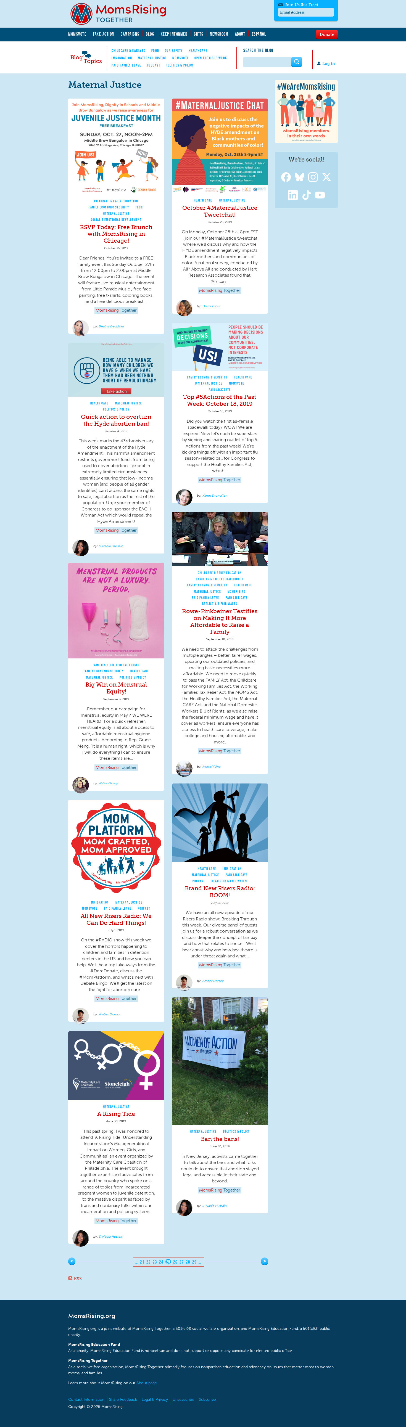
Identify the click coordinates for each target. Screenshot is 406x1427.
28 (188, 1261)
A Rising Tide (116, 1113)
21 (142, 1261)
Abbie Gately (108, 783)
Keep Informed (174, 33)
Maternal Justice (152, 58)
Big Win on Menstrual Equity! (116, 688)
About (240, 33)
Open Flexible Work (210, 58)
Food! (140, 207)
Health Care (203, 200)
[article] (116, 216)
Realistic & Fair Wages (220, 604)
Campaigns (130, 33)
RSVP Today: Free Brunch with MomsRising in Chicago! (116, 234)
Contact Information (86, 1399)
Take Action (103, 33)
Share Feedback (123, 1399)
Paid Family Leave (126, 65)
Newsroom (219, 33)
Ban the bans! (220, 1138)
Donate (327, 34)
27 (182, 1261)
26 (175, 1261)
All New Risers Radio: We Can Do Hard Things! (116, 919)
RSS (78, 1278)
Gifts (199, 33)
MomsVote (77, 33)
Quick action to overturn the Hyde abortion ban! (116, 420)
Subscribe (207, 1399)
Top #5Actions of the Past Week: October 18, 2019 (219, 400)
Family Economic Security (109, 207)
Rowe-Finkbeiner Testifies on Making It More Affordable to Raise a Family (219, 621)
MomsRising (237, 591)
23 (155, 1261)
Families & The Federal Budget (220, 579)
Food (155, 50)
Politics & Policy (180, 65)
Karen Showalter (214, 495)
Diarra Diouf (211, 306)
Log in (328, 63)
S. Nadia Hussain (111, 546)
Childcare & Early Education (116, 201)
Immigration (122, 58)
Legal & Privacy (155, 1399)
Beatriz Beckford (111, 326)
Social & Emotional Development (116, 220)
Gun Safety (174, 50)
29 (194, 1261)
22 (148, 1261)
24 (161, 1261)
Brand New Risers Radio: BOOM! (220, 892)
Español (259, 33)
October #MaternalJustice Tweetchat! (219, 211)
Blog (150, 33)
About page (146, 1383)
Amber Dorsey (213, 981)
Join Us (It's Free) (301, 4)
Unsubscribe (183, 1399)
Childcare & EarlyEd (129, 50)
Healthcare (198, 50)
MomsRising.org (122, 14)
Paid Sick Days (220, 390)
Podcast (153, 65)
